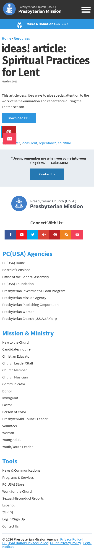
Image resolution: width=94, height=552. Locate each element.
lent (34, 143)
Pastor (7, 404)
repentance (47, 143)
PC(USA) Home (13, 263)
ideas (25, 143)
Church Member (14, 370)
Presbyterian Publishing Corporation (30, 304)
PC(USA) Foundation (18, 283)
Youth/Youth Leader (17, 446)
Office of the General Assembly (25, 277)
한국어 (7, 512)
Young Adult (11, 439)
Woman (8, 432)
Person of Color (14, 412)
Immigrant (10, 398)
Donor (7, 391)
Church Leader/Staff (17, 363)
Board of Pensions (16, 269)
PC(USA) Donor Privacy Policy (25, 543)
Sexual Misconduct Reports (23, 498)
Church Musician (15, 377)
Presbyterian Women (18, 311)
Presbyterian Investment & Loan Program (33, 290)
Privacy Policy (71, 539)
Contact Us (47, 174)
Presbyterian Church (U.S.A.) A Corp (29, 318)
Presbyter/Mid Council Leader (25, 418)
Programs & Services (18, 477)
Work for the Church (17, 491)
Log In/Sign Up (13, 519)
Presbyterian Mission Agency (24, 297)
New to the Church (16, 342)
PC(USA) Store (13, 484)
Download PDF (19, 118)
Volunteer (9, 426)
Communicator (13, 384)
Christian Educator (16, 356)
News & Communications (21, 470)
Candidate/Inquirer (17, 349)
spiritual (64, 143)
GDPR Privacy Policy (65, 543)
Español (8, 505)
